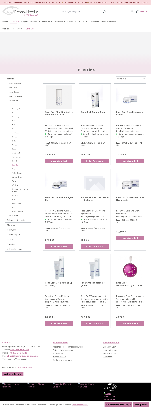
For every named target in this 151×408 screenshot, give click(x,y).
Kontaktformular (25, 367)
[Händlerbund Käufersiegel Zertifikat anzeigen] (113, 396)
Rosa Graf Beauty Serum (93, 112)
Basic (14, 121)
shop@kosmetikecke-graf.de (22, 356)
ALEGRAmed (16, 133)
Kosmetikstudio (111, 342)
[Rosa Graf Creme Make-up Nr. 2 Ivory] (59, 268)
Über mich (107, 357)
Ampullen (15, 195)
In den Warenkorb (59, 161)
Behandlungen (109, 347)
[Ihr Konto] (132, 11)
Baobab (14, 161)
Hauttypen (12, 230)
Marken (10, 79)
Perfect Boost (16, 173)
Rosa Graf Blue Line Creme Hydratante (95, 198)
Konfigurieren (141, 405)
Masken (14, 199)
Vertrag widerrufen (13, 374)
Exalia (14, 141)
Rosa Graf (13, 101)
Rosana (14, 137)
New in (14, 105)
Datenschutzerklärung (63, 350)
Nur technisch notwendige (118, 405)
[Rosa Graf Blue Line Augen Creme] (130, 97)
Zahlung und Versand (62, 360)
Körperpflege (16, 203)
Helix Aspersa (16, 157)
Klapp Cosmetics (15, 83)
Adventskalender (14, 249)
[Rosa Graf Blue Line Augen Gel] (59, 182)
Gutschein (11, 244)
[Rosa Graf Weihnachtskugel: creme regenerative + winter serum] (130, 268)
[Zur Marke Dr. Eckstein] (63, 385)
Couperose (16, 129)
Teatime (15, 145)
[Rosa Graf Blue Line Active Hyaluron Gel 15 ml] (59, 97)
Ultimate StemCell (18, 177)
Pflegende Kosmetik (16, 220)
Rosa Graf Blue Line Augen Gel (59, 198)
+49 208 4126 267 (19, 349)
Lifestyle (15, 185)
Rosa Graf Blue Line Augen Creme (130, 113)
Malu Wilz (13, 88)
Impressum (58, 353)
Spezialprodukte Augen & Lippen (20, 190)
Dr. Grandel (13, 215)
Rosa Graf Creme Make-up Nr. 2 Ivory (59, 284)
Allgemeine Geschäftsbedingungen (68, 347)
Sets (13, 113)
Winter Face (16, 125)
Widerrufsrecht (59, 357)
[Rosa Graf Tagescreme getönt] (95, 268)
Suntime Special (17, 211)
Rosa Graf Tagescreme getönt (93, 284)
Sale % (10, 239)
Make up (11, 225)
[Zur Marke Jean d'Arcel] (37, 385)
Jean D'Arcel (14, 92)
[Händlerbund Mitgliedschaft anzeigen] (110, 387)
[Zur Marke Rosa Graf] (12, 385)
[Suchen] (104, 11)
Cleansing (15, 117)
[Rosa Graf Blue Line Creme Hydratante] (95, 182)
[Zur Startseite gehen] (20, 11)
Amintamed (16, 153)
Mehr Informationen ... (80, 405)
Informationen (60, 342)
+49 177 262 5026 (17, 353)
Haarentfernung (110, 350)
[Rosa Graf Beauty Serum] (95, 97)
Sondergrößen (17, 109)
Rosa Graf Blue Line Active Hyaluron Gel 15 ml (59, 113)
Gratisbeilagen (13, 234)
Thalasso (15, 181)
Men (13, 207)
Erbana (14, 149)
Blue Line (15, 165)
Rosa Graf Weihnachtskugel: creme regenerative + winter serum (129, 284)
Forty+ (14, 169)
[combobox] (81, 11)
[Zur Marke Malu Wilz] (88, 385)
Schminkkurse (109, 353)
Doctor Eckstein (15, 96)
